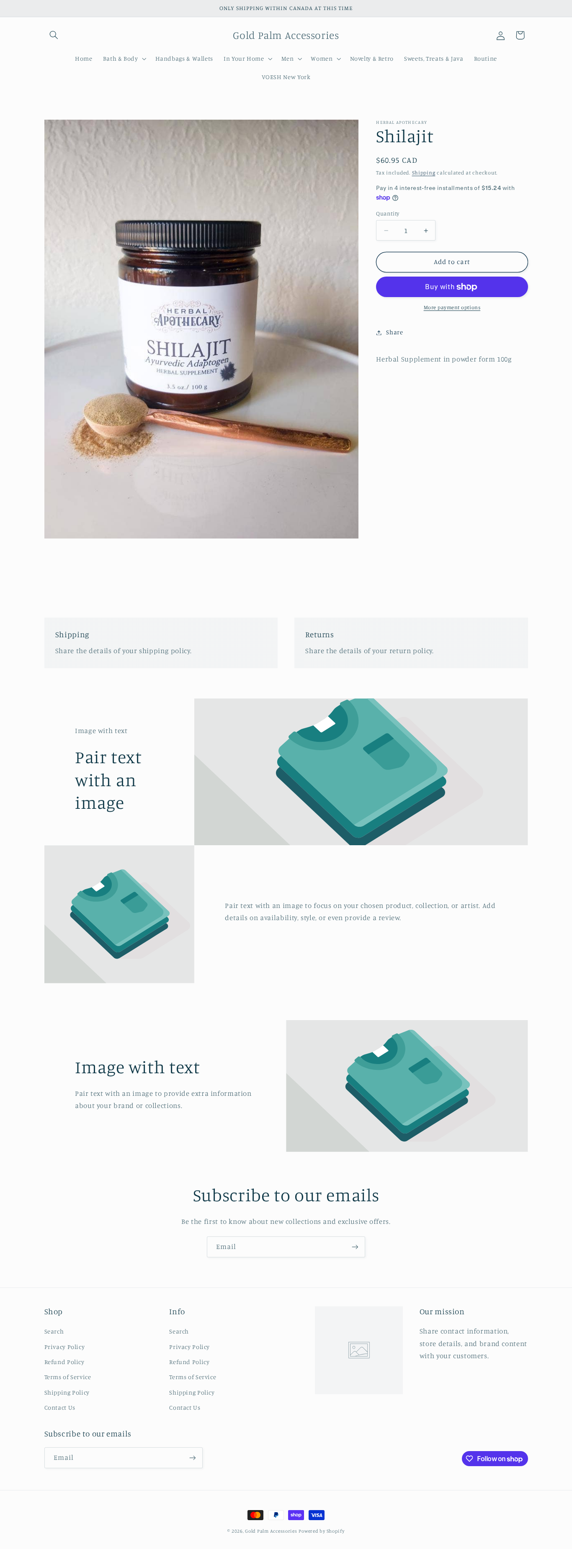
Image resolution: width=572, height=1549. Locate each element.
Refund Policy (64, 1361)
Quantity (387, 213)
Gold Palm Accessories (271, 1531)
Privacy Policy (64, 1346)
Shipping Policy (67, 1392)
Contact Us (59, 1407)
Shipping (423, 172)
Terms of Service (67, 1376)
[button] (54, 35)
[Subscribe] (355, 1246)
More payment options (452, 308)
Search (54, 1331)
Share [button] (394, 332)
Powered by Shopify (321, 1531)
